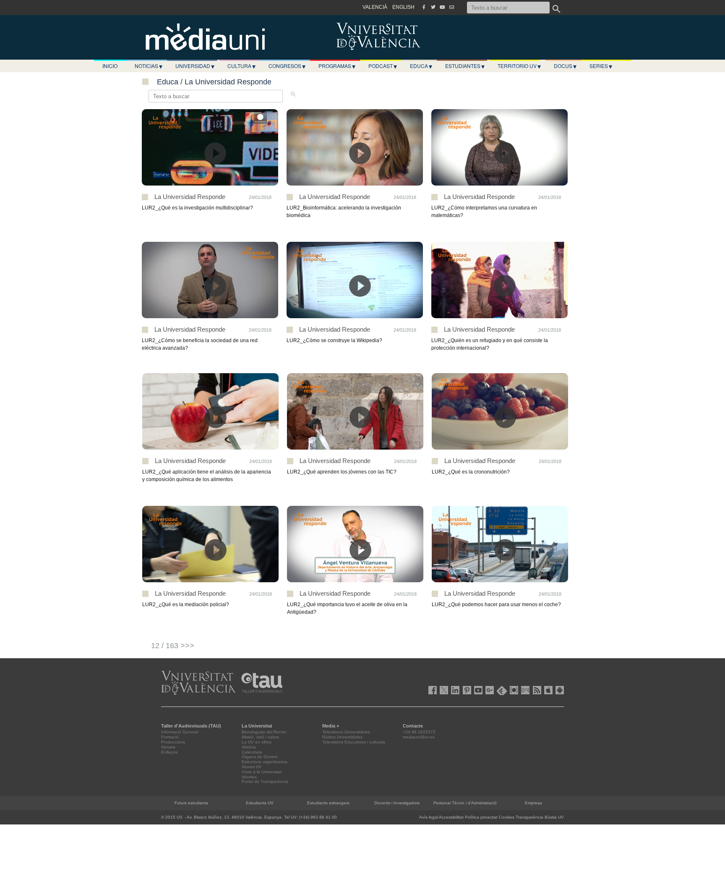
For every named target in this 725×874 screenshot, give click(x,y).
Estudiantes (465, 66)
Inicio (109, 65)
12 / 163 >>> (172, 645)
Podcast (382, 66)
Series (600, 66)
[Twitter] (433, 7)
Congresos (287, 66)
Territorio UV (519, 66)
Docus (565, 66)
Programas (336, 66)
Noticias (148, 66)
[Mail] (451, 7)
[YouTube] (442, 7)
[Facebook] (424, 7)
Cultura (241, 66)
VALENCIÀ (374, 7)
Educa (421, 66)
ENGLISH (403, 7)
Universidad (194, 66)
